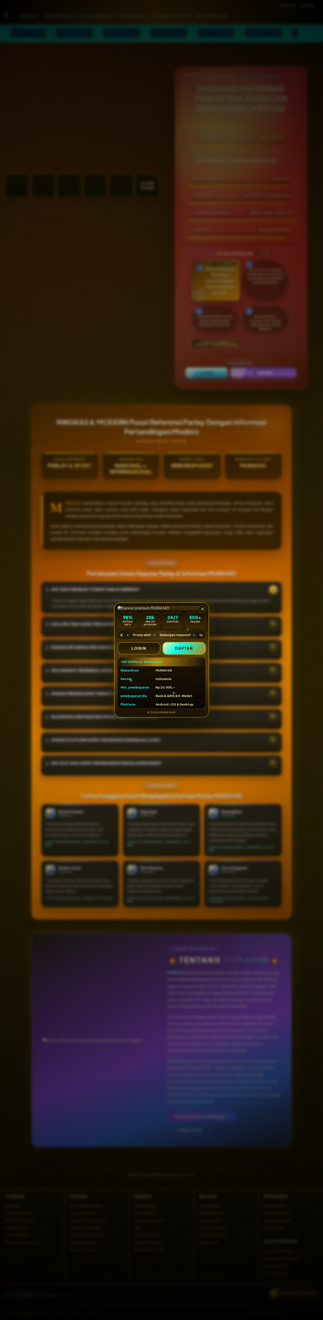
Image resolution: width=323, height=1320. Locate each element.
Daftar (184, 648)
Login (138, 648)
